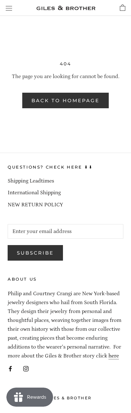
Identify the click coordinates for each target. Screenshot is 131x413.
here (113, 356)
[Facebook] (10, 368)
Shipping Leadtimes (31, 181)
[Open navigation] (9, 8)
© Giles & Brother (65, 398)
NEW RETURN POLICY (35, 205)
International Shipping (34, 193)
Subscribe (35, 253)
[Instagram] (26, 368)
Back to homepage (65, 100)
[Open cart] (122, 8)
